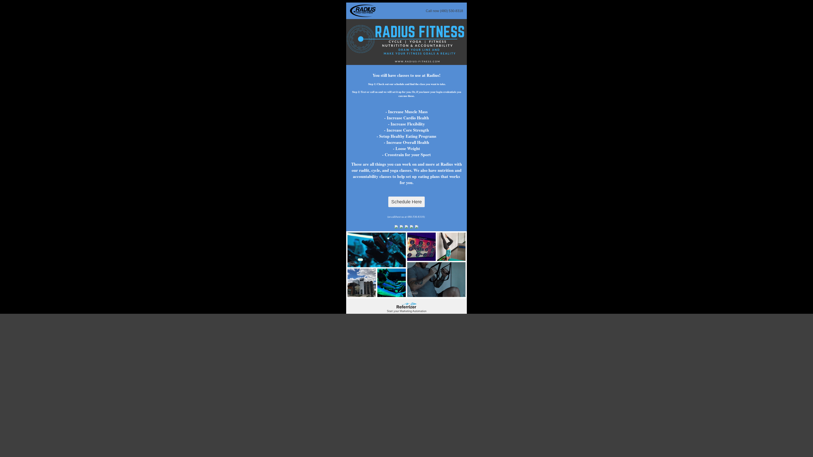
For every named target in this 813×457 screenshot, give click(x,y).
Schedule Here (406, 201)
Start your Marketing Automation (406, 311)
